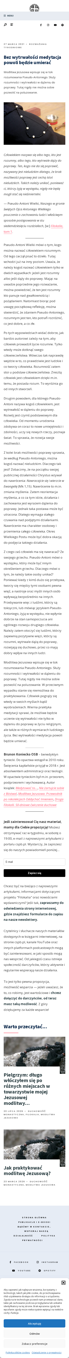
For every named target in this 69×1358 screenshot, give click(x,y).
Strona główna (34, 1217)
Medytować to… (27, 788)
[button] (63, 1283)
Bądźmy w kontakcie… (34, 1226)
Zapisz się (34, 873)
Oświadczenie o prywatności (46, 1352)
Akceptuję (34, 1323)
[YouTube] (55, 25)
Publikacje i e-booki (34, 1222)
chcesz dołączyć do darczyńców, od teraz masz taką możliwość (32, 998)
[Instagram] (48, 25)
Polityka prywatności (38, 1238)
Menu (10, 15)
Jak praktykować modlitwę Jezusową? (27, 1170)
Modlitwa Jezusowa (41, 1184)
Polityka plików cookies (18, 1352)
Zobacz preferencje (34, 1344)
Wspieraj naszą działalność (31, 1233)
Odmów (34, 1333)
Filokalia (32, 1114)
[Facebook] (41, 25)
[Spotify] (62, 25)
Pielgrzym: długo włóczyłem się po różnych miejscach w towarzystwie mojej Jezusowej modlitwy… (27, 1088)
